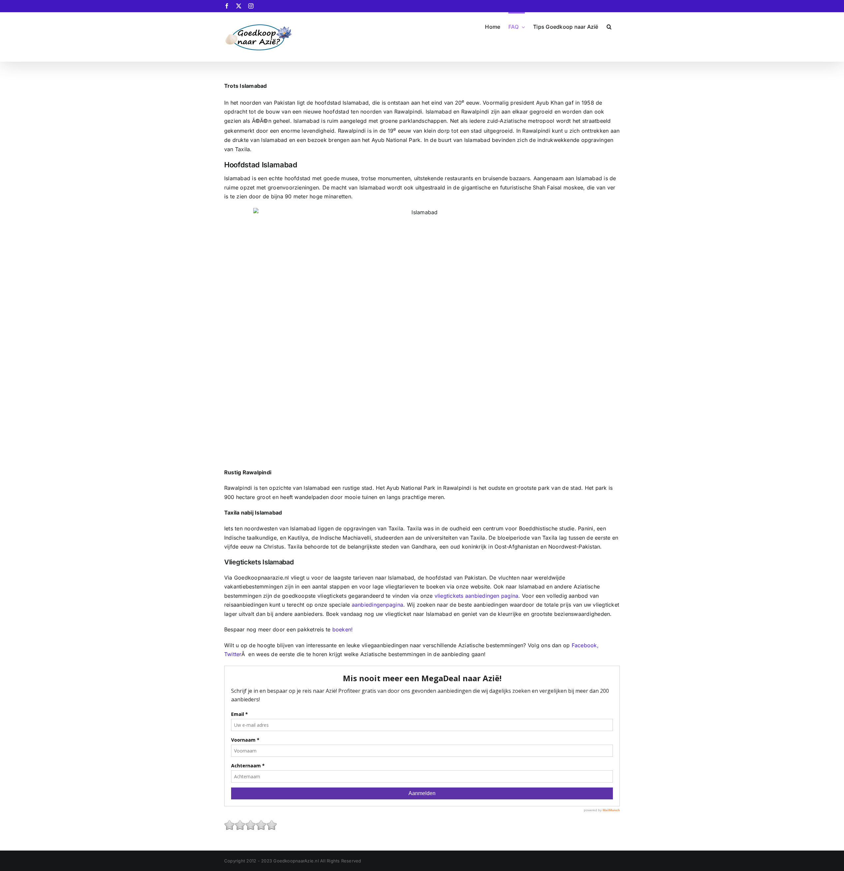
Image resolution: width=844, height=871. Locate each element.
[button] (609, 26)
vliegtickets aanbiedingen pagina (477, 595)
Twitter (232, 654)
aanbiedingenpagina (377, 604)
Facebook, (585, 645)
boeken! (342, 629)
